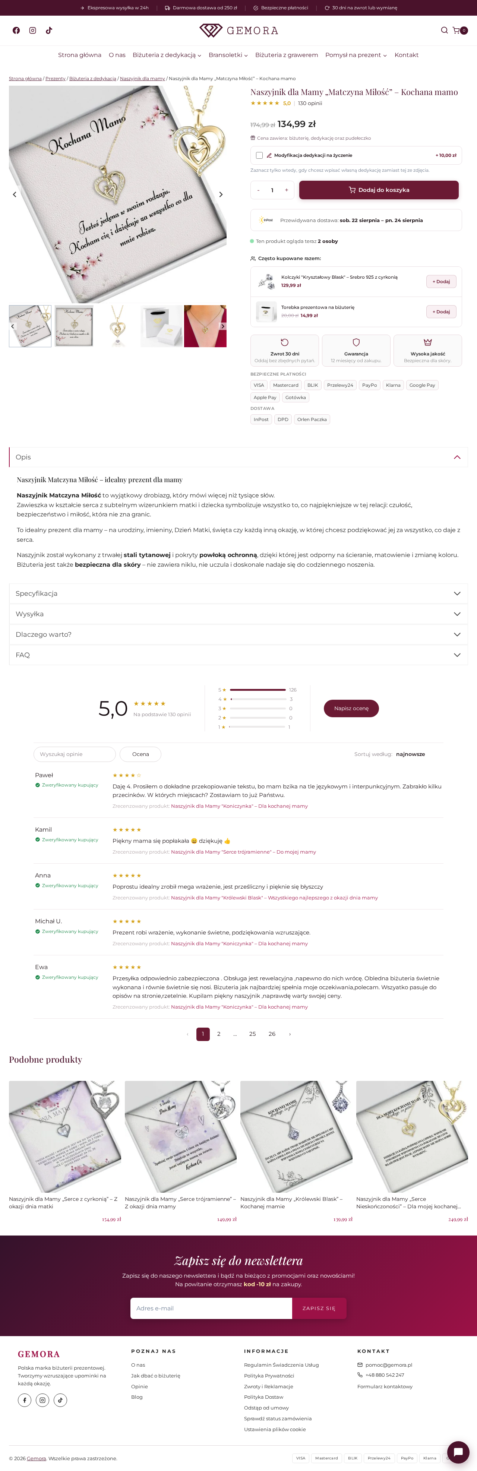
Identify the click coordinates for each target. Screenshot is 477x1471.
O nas (117, 54)
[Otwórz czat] (458, 1452)
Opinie (139, 1386)
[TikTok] (49, 30)
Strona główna (79, 54)
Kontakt (407, 54)
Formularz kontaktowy (385, 1386)
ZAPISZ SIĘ (319, 1308)
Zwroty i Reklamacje (268, 1386)
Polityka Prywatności (269, 1376)
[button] (30, 326)
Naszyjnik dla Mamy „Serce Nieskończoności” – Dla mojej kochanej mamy (407, 1206)
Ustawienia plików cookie (275, 1429)
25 (252, 1034)
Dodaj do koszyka (384, 189)
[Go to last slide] (15, 194)
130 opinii (310, 103)
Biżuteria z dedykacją (92, 78)
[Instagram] (32, 30)
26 (272, 1034)
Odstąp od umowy (266, 1408)
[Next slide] (221, 194)
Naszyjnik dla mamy (142, 78)
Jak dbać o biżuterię (155, 1376)
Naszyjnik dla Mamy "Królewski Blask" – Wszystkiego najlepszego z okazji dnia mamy (274, 898)
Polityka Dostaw (263, 1397)
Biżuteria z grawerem (286, 54)
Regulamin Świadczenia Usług (281, 1365)
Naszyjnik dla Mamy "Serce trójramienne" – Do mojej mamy (243, 852)
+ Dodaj (441, 281)
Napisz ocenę (351, 708)
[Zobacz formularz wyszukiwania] (438, 30)
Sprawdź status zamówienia (278, 1418)
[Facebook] (16, 30)
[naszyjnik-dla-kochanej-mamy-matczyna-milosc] (118, 194)
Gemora (36, 1458)
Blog (137, 1397)
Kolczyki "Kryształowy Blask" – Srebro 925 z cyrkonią (339, 277)
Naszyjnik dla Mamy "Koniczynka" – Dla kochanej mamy (239, 806)
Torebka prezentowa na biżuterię (317, 307)
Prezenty (55, 78)
